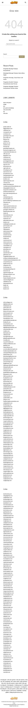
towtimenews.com (7, 354)
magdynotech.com (7, 600)
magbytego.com (7, 521)
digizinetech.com (7, 450)
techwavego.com (7, 567)
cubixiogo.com (6, 648)
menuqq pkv (3, 679)
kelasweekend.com (8, 283)
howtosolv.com (7, 218)
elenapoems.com (7, 374)
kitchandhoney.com (8, 215)
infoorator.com (6, 202)
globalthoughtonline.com (9, 338)
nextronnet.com (7, 630)
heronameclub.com (8, 394)
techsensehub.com (8, 501)
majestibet (18, 690)
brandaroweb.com (7, 670)
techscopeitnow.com (8, 473)
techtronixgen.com (7, 417)
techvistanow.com (7, 539)
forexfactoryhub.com (8, 162)
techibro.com (6, 179)
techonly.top (6, 146)
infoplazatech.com (7, 513)
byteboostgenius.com (8, 593)
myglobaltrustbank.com (9, 256)
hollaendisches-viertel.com (9, 207)
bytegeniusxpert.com (8, 515)
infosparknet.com (7, 609)
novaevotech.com (7, 544)
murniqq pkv (3, 685)
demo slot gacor (7, 102)
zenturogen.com (7, 634)
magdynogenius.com (8, 414)
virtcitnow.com (6, 157)
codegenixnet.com (7, 459)
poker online (16, 681)
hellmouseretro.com (8, 376)
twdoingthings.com (7, 385)
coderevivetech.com (8, 464)
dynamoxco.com (7, 632)
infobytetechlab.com (8, 455)
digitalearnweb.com (8, 304)
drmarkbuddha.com (8, 198)
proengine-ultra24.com (8, 209)
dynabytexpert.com (8, 623)
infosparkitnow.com (8, 508)
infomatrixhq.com (7, 540)
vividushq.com (6, 645)
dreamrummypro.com (8, 311)
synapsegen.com (7, 641)
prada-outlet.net (7, 126)
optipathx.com (6, 616)
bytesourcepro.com (8, 582)
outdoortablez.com (7, 397)
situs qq (24, 683)
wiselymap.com (7, 159)
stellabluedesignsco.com (9, 387)
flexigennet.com (7, 392)
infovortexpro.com (7, 469)
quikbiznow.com (7, 665)
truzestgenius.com (7, 558)
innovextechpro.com (8, 419)
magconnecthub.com (8, 591)
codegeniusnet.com (8, 522)
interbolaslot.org (7, 306)
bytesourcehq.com (7, 526)
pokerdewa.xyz (7, 249)
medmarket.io (6, 396)
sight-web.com (7, 168)
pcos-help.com (7, 137)
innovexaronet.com (8, 537)
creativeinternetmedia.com (9, 152)
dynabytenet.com (7, 580)
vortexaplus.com (7, 647)
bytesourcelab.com (8, 607)
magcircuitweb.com (8, 421)
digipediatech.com (7, 408)
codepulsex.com (7, 569)
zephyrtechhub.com (8, 657)
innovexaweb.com (7, 636)
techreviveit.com (7, 433)
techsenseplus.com (8, 441)
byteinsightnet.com (8, 528)
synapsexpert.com (7, 661)
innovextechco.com (8, 546)
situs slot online (7, 109)
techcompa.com (7, 166)
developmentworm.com (9, 274)
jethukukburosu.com (8, 360)
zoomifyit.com (6, 672)
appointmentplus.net (8, 272)
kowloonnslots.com (8, 177)
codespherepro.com (8, 457)
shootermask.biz (7, 234)
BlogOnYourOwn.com (14, 705)
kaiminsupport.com (8, 313)
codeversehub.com (8, 587)
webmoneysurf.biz (7, 231)
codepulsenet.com (7, 598)
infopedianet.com (7, 596)
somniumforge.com (8, 361)
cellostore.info (6, 334)
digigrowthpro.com (7, 128)
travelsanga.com (7, 267)
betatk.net (5, 285)
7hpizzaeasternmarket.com (10, 206)
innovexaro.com (7, 605)
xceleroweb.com (7, 666)
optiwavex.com (7, 654)
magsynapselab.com (8, 415)
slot (3, 681)
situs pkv (5, 113)
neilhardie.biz (6, 229)
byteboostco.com (7, 553)
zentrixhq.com (6, 620)
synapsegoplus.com (8, 594)
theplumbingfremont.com (9, 278)
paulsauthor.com (7, 388)
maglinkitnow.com (7, 410)
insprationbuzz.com (8, 318)
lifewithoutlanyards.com (9, 211)
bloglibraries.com (7, 363)
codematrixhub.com (8, 439)
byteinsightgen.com (8, 448)
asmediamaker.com (8, 336)
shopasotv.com (7, 265)
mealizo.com (6, 331)
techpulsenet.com (7, 560)
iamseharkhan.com (8, 324)
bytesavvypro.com (7, 446)
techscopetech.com (8, 571)
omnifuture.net (6, 134)
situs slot (3, 683)
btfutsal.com (6, 139)
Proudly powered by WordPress (10, 704)
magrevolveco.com (8, 466)
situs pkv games (11, 679)
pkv (4, 106)
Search (5, 54)
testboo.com (6, 222)
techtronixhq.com (7, 494)
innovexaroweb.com (8, 575)
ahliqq (4, 104)
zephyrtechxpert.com (8, 562)
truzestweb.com (7, 659)
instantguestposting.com (9, 269)
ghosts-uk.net (6, 143)
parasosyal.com (7, 369)
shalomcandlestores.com (9, 343)
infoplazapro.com (7, 432)
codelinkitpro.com (7, 497)
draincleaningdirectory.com (9, 356)
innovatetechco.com (8, 428)
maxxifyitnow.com (7, 611)
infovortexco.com (7, 564)
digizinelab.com (7, 566)
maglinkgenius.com (8, 548)
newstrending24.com (8, 280)
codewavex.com (7, 551)
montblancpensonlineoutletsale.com (12, 186)
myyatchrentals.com (8, 342)
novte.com (6, 204)
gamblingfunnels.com (8, 135)
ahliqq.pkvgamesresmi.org (16, 692)
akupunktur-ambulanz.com (9, 189)
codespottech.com (7, 403)
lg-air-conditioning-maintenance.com (12, 200)
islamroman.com (7, 171)
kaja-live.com (6, 164)
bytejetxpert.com (7, 477)
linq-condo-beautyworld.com (10, 193)
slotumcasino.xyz (7, 242)
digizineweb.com (7, 531)
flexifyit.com (6, 625)
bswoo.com (6, 289)
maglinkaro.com (7, 578)
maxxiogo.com (7, 627)
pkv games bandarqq (8, 108)
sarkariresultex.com (8, 329)
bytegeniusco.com (7, 437)
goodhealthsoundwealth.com (10, 372)
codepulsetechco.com (8, 530)
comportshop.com (7, 262)
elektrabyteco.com (7, 555)
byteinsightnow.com (8, 462)
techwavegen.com (7, 444)
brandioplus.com (7, 638)
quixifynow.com (7, 612)
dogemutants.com (7, 379)
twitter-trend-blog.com (8, 184)
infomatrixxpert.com (8, 535)
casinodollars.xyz (7, 245)
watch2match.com (7, 253)
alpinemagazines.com (8, 180)
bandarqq (7, 681)
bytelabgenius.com (8, 426)
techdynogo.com (7, 405)
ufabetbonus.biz (7, 281)
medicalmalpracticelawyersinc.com (12, 260)
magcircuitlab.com (7, 549)
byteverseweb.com (8, 589)
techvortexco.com (7, 510)
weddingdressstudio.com (9, 224)
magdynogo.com (7, 480)
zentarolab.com (7, 663)
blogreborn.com (7, 155)
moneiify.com (6, 340)
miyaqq (24, 690)
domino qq (13, 690)
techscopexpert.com (8, 423)
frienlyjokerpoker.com (8, 175)
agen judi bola (23, 681)
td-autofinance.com (8, 173)
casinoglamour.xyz (8, 244)
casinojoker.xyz (7, 247)
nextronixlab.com (7, 618)
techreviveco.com (7, 576)
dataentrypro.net (7, 309)
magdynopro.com (7, 430)
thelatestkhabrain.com (8, 325)
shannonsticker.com (8, 316)
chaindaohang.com (8, 197)
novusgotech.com (7, 629)
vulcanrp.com (6, 182)
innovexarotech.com (8, 468)
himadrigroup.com (7, 170)
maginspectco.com (8, 478)
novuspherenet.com (8, 650)
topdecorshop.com (7, 263)
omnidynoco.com (7, 656)
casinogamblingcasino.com (10, 352)
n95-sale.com (6, 153)
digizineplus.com (7, 603)
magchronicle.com (7, 406)
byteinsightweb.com (8, 412)
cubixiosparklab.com (8, 542)
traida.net (5, 213)
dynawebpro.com (7, 639)
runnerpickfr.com (7, 132)
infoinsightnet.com (7, 524)
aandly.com (6, 287)
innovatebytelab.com (8, 517)
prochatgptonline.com (8, 161)
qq (4, 111)
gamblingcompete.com (8, 148)
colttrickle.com (6, 130)
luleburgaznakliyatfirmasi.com (10, 365)
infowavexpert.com (8, 435)
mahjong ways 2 (19, 685)
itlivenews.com (7, 276)
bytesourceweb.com (8, 460)
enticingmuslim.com (8, 370)
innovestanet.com (7, 621)
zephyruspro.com (7, 614)
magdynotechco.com (8, 506)
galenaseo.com (7, 254)
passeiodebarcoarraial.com (10, 320)
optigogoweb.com (7, 668)
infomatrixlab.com (7, 585)
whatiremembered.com (9, 191)
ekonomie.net (6, 271)
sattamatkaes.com (7, 347)
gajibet (7, 692)
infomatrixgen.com (7, 451)
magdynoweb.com (7, 573)
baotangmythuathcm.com (9, 358)
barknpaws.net (7, 333)
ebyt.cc (5, 195)
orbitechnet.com (7, 652)
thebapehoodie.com (8, 367)
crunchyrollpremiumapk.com (10, 349)
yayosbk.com (6, 227)
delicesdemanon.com (8, 220)
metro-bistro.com (7, 216)
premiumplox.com (7, 225)
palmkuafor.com (7, 307)
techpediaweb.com (8, 424)
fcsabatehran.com (7, 378)
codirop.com (6, 141)
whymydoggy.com (7, 302)
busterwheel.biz (7, 236)
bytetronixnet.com (7, 475)
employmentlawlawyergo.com (10, 258)
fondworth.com (7, 322)
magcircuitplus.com (8, 471)
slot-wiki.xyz (6, 251)
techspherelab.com (8, 584)
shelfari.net (6, 238)
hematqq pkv (10, 685)
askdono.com (6, 144)
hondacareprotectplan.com (9, 351)
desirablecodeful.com (8, 390)
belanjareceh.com (7, 315)
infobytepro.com (7, 519)
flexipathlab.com (7, 643)
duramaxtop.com (7, 381)
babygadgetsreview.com (9, 188)
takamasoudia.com (8, 383)
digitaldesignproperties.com (10, 327)
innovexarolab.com (8, 453)
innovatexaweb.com (8, 504)
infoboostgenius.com (8, 442)
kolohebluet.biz (7, 233)
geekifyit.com (6, 345)
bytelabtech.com (7, 503)
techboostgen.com (7, 499)
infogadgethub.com (8, 495)
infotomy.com (6, 399)
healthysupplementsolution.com (11, 401)
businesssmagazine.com (9, 150)
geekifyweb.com (7, 512)
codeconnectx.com (8, 533)
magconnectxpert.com (8, 557)
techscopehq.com (7, 602)
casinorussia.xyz (7, 240)
